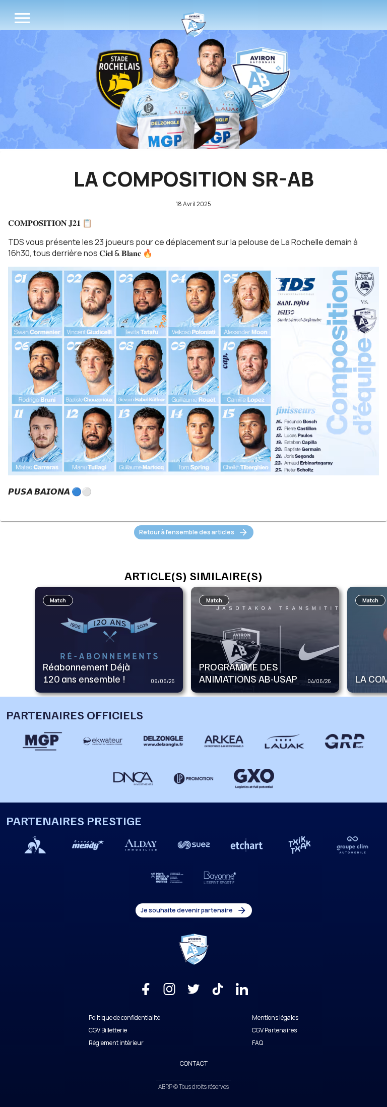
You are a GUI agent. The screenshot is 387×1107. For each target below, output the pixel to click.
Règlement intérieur (116, 1042)
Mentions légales (275, 1017)
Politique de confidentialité (124, 1017)
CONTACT (194, 1063)
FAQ (257, 1042)
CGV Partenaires (274, 1030)
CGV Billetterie (108, 1030)
